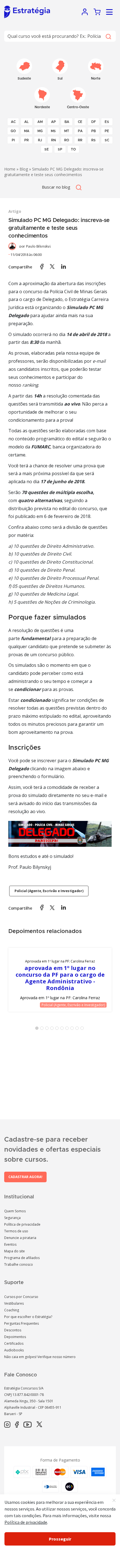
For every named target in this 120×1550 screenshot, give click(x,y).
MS (53, 131)
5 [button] (58, 1029)
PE (107, 131)
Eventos (10, 1244)
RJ (40, 140)
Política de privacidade (22, 1224)
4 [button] (53, 1029)
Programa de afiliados (22, 1257)
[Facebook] (17, 1425)
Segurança (12, 1217)
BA (66, 122)
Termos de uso (16, 1231)
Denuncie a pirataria (20, 1237)
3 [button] (48, 1029)
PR (26, 140)
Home (9, 169)
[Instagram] (7, 1425)
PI (13, 140)
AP (53, 122)
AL (26, 122)
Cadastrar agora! (25, 1176)
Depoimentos (15, 1336)
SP (60, 149)
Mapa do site (14, 1251)
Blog (24, 169)
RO (66, 140)
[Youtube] (27, 1425)
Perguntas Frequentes (21, 1323)
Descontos (12, 1330)
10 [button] (83, 1029)
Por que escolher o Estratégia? (28, 1316)
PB (93, 131)
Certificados (13, 1343)
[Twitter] (39, 1425)
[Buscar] (108, 36)
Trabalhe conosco (18, 1264)
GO (13, 131)
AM (40, 122)
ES (107, 122)
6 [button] (63, 1029)
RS (93, 140)
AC (13, 122)
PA (80, 131)
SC (107, 140)
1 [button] (38, 1029)
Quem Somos (15, 1211)
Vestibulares (14, 1303)
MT (66, 131)
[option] (60, 980)
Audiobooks (14, 1350)
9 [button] (78, 1029)
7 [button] (68, 1029)
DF (93, 122)
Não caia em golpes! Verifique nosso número (40, 1356)
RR (80, 140)
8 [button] (73, 1029)
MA (26, 131)
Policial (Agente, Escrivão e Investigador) (49, 890)
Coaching (11, 1310)
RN (53, 140)
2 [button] (43, 1029)
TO (73, 149)
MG (40, 131)
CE (80, 122)
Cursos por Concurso (21, 1296)
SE (46, 149)
